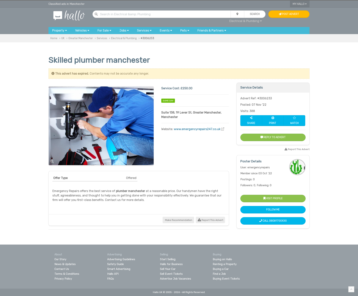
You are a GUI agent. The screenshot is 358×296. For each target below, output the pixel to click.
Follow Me (273, 209)
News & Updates (65, 264)
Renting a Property (225, 264)
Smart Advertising (118, 269)
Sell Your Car (167, 269)
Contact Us (61, 269)
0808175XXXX (278, 220)
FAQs (110, 278)
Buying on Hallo (222, 259)
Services (102, 38)
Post (290, 14)
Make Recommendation (178, 220)
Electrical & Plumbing (124, 38)
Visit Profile (274, 198)
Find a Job (219, 273)
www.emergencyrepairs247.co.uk (197, 129)
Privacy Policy (63, 278)
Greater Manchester (80, 38)
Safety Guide (115, 264)
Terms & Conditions (66, 273)
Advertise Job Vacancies (175, 278)
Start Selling (167, 259)
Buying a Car (221, 269)
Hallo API (113, 273)
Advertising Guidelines (121, 259)
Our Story (60, 259)
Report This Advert (212, 220)
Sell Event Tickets (171, 273)
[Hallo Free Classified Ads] (69, 15)
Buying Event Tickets (226, 278)
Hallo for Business (171, 264)
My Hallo (299, 4)
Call (274, 220)
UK (63, 38)
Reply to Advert (274, 137)
